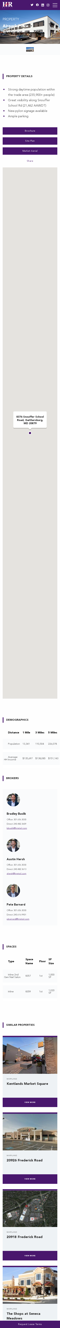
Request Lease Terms (30, 1324)
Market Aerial (30, 151)
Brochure (30, 131)
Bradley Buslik (16, 814)
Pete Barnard (16, 904)
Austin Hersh (16, 859)
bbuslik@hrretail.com (17, 828)
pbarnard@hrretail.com (18, 919)
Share (30, 161)
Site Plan (30, 141)
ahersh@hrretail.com (16, 874)
